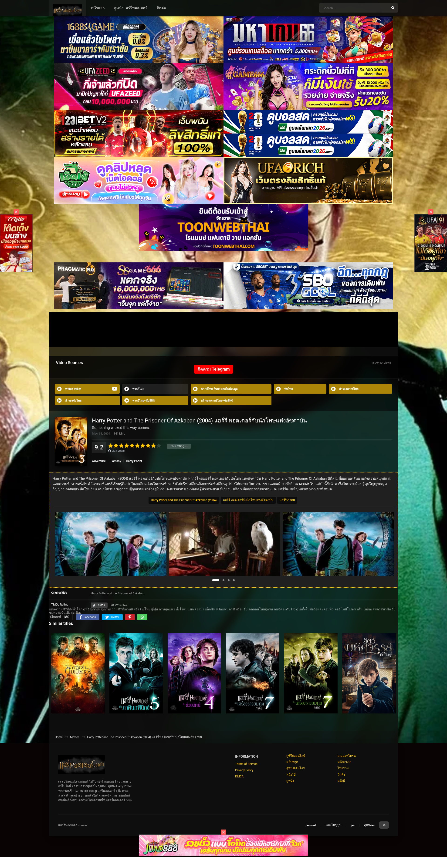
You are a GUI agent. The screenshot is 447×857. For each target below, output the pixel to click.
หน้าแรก (98, 8)
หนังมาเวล (344, 762)
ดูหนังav (369, 825)
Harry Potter (134, 460)
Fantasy (116, 460)
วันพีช (341, 774)
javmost (311, 825)
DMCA (239, 776)
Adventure (99, 460)
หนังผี (341, 781)
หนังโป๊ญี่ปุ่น (333, 825)
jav (353, 825)
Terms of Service (246, 764)
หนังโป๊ (290, 774)
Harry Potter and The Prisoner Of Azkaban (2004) (184, 500)
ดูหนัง (290, 781)
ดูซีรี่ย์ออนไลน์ (295, 755)
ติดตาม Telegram (213, 369)
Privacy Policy (244, 770)
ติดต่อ (161, 8)
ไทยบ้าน (343, 768)
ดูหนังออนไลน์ (295, 768)
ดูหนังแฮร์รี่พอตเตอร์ (130, 8)
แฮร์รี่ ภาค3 (287, 500)
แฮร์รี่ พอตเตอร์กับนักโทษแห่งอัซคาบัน (248, 500)
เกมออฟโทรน (347, 755)
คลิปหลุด (292, 762)
